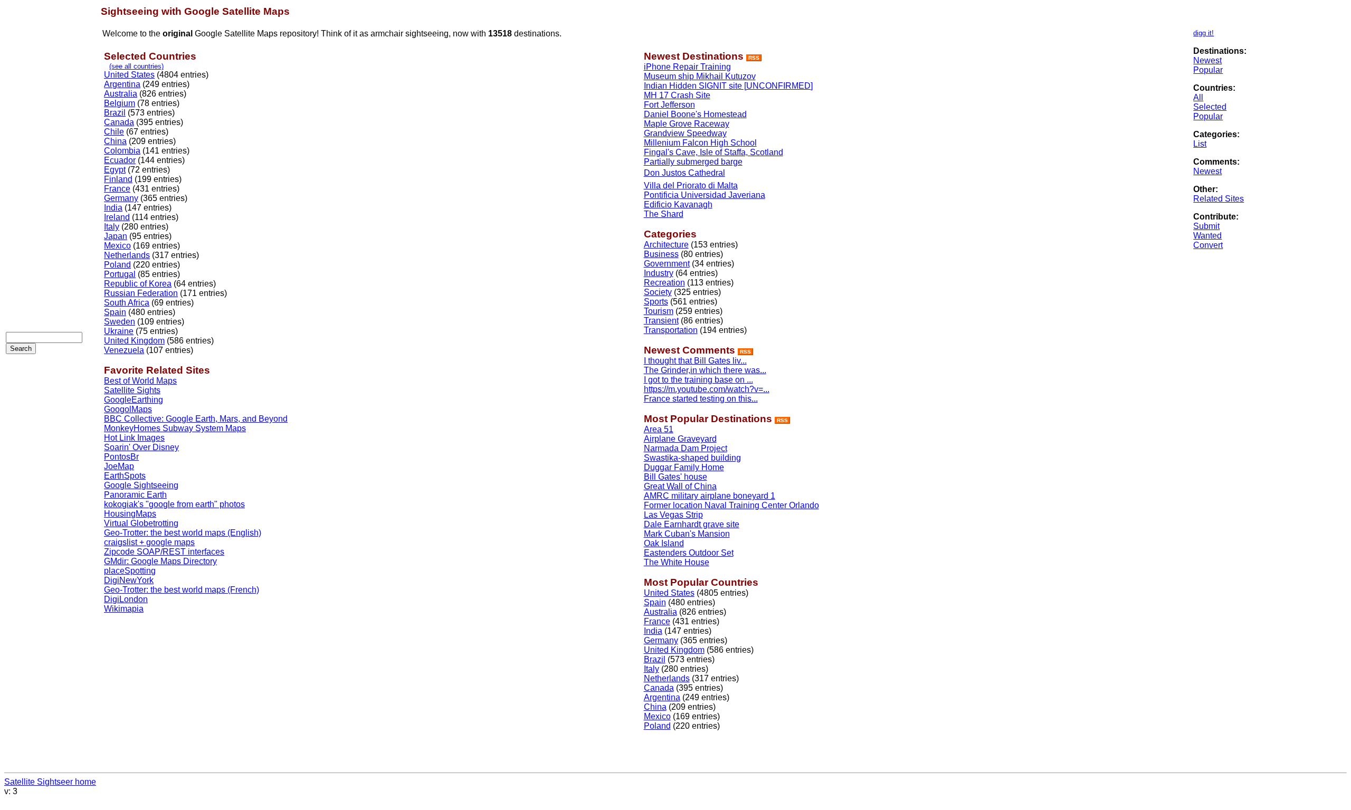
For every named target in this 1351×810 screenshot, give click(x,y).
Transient (661, 320)
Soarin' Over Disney (141, 447)
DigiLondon (126, 599)
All (1198, 97)
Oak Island (664, 543)
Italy (111, 226)
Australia (120, 93)
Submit (1206, 226)
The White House (676, 562)
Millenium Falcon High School (700, 142)
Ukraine (119, 331)
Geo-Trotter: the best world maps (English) (182, 532)
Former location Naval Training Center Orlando (731, 505)
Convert (1208, 245)
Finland (118, 179)
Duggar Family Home (684, 467)
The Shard (663, 213)
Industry (658, 273)
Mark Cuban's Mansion (687, 533)
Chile (114, 131)
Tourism (658, 311)
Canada (119, 122)
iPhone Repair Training (687, 66)
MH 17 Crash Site (677, 95)
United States (129, 74)
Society (658, 292)
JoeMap (119, 466)
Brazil (115, 112)
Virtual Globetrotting (141, 523)
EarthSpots (125, 475)
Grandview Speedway (685, 133)
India (113, 207)
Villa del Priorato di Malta (691, 185)
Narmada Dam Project (685, 448)
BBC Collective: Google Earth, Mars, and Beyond (196, 418)
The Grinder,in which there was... (705, 370)
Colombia (122, 150)
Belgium (119, 103)
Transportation (671, 330)
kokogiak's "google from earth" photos (174, 504)
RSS (753, 58)
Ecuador (120, 160)
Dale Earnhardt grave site (691, 524)
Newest (1207, 60)
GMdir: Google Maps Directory (160, 561)
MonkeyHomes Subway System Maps (175, 428)
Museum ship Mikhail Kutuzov (700, 76)
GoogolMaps (128, 409)
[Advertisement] (48, 164)
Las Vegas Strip (673, 514)
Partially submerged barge (693, 161)
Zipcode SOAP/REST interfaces (164, 551)
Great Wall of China (680, 486)
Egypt (115, 169)
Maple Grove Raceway (686, 123)
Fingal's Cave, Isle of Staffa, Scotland (713, 152)
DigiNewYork (129, 580)
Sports (656, 301)
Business (661, 254)
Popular (1208, 69)
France (117, 188)
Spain (115, 312)
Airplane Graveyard (680, 438)
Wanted (1207, 235)
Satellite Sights (132, 390)
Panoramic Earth (135, 494)
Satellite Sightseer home (50, 781)
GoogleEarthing (133, 399)
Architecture (666, 244)
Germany (121, 198)
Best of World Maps (140, 380)
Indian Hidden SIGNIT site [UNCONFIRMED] (728, 85)
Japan (115, 236)
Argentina (122, 84)
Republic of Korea (138, 283)
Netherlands (127, 255)
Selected (1209, 106)
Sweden (119, 321)
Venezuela (124, 350)
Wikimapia (124, 608)
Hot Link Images (134, 437)
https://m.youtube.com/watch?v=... (706, 389)
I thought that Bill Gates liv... (695, 360)
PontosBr (121, 456)
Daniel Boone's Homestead (695, 114)
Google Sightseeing (141, 485)
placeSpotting (130, 570)
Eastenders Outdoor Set (689, 552)
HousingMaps (130, 513)
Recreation (664, 282)
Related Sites (1218, 198)
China (115, 141)
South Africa (126, 302)
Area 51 (658, 429)
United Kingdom (134, 340)
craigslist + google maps (149, 542)
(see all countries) (136, 66)
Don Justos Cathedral (684, 172)
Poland (117, 264)
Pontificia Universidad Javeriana (704, 194)
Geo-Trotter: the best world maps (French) (181, 589)
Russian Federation (141, 293)
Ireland (117, 217)
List (1199, 143)
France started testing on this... (701, 398)
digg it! (1203, 33)
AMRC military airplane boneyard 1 (709, 495)
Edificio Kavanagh (678, 204)
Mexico (117, 245)
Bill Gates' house (675, 476)
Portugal (120, 274)
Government (667, 263)
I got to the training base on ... (698, 379)
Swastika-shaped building (692, 457)
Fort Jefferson (669, 104)
